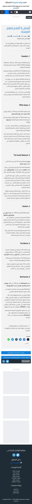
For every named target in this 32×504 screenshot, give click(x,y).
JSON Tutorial (16, 476)
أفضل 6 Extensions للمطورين (16, 353)
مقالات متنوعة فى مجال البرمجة (18, 37)
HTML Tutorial (16, 471)
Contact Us (16, 491)
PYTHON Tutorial (16, 478)
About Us (16, 489)
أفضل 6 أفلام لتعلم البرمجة (18, 29)
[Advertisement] (16, 19)
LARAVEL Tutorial (16, 482)
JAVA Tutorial (16, 480)
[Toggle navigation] (2, 12)
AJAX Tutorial (16, 475)
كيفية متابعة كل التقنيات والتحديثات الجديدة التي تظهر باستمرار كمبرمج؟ (15, 357)
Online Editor (16, 493)
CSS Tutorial (16, 473)
